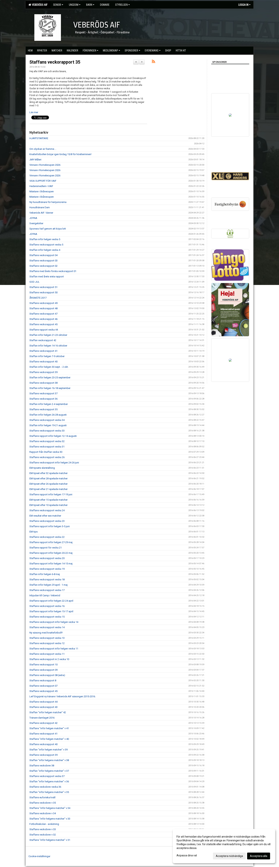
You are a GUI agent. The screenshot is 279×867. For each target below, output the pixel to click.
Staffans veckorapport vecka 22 (47, 537)
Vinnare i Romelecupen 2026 (44, 164)
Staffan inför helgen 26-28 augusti (48, 414)
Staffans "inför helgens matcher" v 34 (49, 808)
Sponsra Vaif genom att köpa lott (47, 228)
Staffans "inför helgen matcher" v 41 (49, 728)
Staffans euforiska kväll (42, 797)
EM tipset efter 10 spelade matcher (48, 505)
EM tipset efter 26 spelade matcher (48, 483)
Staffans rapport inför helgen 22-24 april (51, 600)
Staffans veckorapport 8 (42, 680)
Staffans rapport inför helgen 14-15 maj (51, 563)
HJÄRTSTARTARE (38, 138)
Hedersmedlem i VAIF (41, 186)
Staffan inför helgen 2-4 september (48, 404)
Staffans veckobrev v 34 (42, 813)
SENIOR (57, 4)
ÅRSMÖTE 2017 (37, 297)
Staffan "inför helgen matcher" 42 (47, 712)
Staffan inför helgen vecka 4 (44, 250)
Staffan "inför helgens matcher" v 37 (49, 770)
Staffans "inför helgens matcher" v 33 (49, 818)
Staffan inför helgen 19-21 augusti (48, 425)
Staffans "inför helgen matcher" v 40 (49, 739)
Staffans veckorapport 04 (43, 255)
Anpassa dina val (187, 855)
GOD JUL (34, 281)
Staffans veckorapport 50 (43, 292)
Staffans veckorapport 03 (43, 260)
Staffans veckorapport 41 (43, 350)
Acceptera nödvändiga (229, 856)
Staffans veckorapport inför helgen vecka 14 (53, 622)
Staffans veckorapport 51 (43, 287)
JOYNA (33, 218)
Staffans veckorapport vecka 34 (47, 420)
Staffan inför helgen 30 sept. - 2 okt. (49, 366)
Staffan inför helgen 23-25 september (49, 377)
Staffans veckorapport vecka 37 (47, 776)
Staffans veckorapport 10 (43, 664)
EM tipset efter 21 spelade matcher (48, 489)
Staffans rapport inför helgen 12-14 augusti (53, 436)
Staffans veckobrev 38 (41, 765)
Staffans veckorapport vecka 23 (47, 521)
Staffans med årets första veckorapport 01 (52, 271)
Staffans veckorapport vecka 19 (47, 568)
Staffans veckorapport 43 (43, 707)
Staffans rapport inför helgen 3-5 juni (49, 526)
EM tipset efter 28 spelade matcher (48, 478)
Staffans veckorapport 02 (43, 265)
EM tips (33, 531)
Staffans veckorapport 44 (43, 701)
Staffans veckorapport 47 (43, 313)
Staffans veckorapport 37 (43, 393)
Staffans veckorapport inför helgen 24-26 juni (54, 462)
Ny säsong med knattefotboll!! (46, 632)
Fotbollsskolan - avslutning (44, 824)
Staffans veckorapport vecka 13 (47, 638)
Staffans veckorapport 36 (43, 398)
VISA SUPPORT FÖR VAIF (42, 180)
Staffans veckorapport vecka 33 (47, 430)
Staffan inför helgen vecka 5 (44, 239)
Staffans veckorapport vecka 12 (47, 643)
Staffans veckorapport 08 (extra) (47, 675)
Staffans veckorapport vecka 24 (47, 510)
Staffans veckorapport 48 (43, 308)
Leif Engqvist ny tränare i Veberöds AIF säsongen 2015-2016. (62, 696)
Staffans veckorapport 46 (43, 319)
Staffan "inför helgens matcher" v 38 (49, 760)
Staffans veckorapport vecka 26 (47, 457)
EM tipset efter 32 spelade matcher (48, 473)
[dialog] (224, 846)
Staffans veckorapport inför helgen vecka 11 (53, 648)
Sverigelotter (36, 223)
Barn (89, 4)
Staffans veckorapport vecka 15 (47, 616)
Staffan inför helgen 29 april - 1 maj (48, 584)
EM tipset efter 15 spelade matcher (48, 499)
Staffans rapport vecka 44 (43, 329)
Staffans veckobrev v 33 (42, 829)
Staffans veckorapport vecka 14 (47, 627)
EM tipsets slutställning (42, 467)
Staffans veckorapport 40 (43, 361)
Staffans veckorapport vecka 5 (46, 244)
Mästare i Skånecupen (41, 191)
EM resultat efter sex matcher (45, 515)
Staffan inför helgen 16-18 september (49, 388)
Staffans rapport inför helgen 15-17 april (51, 611)
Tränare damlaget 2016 (41, 717)
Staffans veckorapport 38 (43, 382)
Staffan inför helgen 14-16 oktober (48, 345)
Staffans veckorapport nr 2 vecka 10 (49, 659)
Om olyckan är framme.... (42, 149)
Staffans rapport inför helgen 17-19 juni (50, 494)
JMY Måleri (35, 159)
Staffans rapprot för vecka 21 (45, 547)
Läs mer (33, 112)
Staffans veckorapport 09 (43, 669)
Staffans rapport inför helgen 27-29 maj (51, 542)
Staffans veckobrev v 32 (42, 834)
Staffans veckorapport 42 (43, 723)
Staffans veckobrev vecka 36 (45, 786)
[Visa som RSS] (153, 62)
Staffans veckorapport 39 (43, 372)
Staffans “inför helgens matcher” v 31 (49, 840)
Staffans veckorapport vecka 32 (47, 441)
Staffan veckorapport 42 (42, 340)
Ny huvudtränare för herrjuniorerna (47, 202)
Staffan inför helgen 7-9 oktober (47, 356)
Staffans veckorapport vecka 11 (47, 653)
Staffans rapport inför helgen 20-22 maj (51, 552)
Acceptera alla (258, 856)
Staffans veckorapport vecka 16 (47, 606)
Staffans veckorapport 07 (43, 685)
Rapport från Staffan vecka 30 (45, 451)
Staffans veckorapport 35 (54, 62)
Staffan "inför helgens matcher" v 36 (49, 781)
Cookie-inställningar (39, 856)
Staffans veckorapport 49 (43, 303)
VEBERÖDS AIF (39, 4)
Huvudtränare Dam (39, 207)
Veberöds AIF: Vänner (41, 212)
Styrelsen (121, 4)
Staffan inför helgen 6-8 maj (44, 574)
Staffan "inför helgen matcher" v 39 (48, 749)
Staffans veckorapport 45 (43, 324)
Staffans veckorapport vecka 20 (47, 558)
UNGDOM (73, 4)
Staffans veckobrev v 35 (42, 802)
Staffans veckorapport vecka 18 (47, 579)
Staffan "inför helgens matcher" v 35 (49, 792)
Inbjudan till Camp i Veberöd (44, 595)
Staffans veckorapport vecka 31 (47, 446)
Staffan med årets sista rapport (46, 276)
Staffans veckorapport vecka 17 (47, 590)
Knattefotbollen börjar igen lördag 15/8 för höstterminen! (60, 154)
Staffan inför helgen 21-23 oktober (48, 335)
